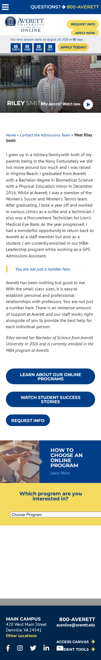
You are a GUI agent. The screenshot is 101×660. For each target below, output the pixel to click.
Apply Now (85, 33)
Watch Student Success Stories (50, 399)
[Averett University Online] (24, 24)
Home (11, 135)
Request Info (83, 24)
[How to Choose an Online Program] (50, 461)
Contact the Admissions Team (45, 135)
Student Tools (73, 649)
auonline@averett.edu (75, 625)
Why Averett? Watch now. (61, 104)
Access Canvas (73, 642)
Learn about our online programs (50, 376)
